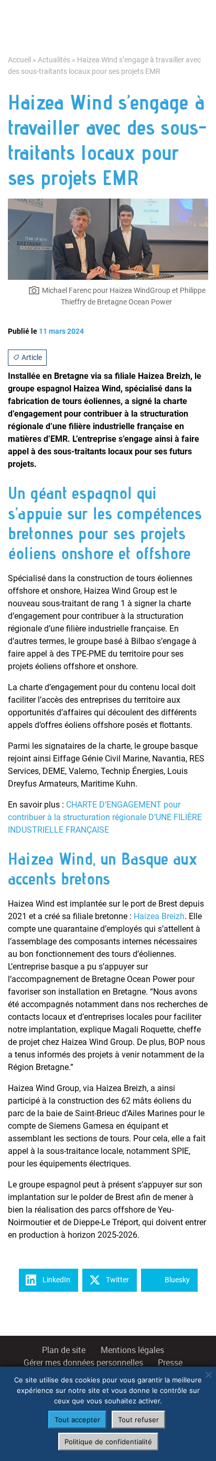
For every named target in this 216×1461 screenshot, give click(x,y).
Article (31, 357)
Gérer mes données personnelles (83, 1363)
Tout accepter (77, 1419)
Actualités (54, 60)
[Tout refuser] (208, 1374)
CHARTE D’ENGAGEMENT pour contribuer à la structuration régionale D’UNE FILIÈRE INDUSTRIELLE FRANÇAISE (105, 817)
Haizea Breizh (159, 916)
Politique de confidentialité (108, 1441)
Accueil (19, 60)
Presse (170, 1363)
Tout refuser (138, 1419)
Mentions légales (132, 1350)
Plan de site (63, 1350)
